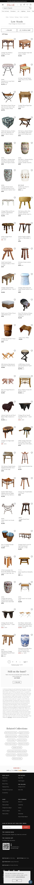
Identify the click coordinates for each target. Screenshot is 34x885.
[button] (3, 4)
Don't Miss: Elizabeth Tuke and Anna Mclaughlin (17, 1)
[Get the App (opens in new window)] (6, 846)
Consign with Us (21, 786)
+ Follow (9, 30)
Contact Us (4, 780)
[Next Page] (20, 661)
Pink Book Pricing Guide (7, 789)
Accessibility (5, 792)
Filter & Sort (26, 30)
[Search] (30, 8)
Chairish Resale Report (23, 816)
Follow (17, 682)
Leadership (20, 804)
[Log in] (17, 5)
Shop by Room (5, 813)
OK (17, 880)
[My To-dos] (21, 4)
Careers (20, 807)
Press (19, 810)
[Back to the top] (31, 877)
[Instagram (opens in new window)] (4, 870)
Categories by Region (7, 807)
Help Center (5, 777)
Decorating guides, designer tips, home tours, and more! (14, 834)
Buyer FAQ (20, 777)
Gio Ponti (10, 717)
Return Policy (5, 783)
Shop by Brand (5, 804)
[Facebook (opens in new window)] (9, 870)
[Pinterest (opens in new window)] (14, 870)
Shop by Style (5, 801)
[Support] (30, 882)
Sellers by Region (6, 810)
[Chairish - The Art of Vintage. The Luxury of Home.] (10, 5)
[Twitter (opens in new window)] (19, 870)
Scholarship (20, 813)
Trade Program (21, 780)
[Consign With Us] (24, 4)
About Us (20, 801)
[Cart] (30, 4)
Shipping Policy (5, 786)
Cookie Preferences (20, 877)
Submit (26, 827)
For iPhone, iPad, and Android (8, 840)
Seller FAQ (20, 789)
